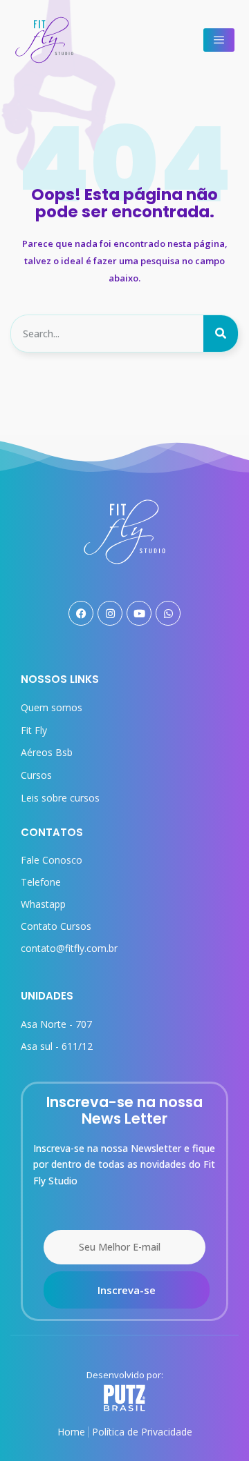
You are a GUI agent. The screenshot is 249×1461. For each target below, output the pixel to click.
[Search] (220, 333)
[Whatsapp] (168, 613)
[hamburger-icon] (218, 40)
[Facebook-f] (80, 613)
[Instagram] (110, 613)
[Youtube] (139, 613)
